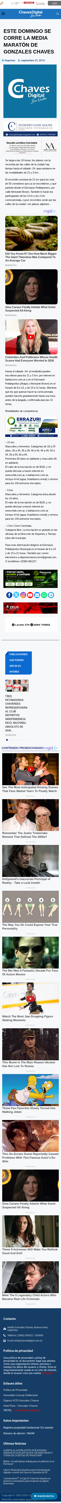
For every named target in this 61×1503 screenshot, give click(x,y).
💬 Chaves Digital (44, 1496)
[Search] (57, 14)
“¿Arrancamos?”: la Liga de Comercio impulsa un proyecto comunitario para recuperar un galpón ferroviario (27, 1481)
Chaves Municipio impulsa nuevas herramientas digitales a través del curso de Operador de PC (26, 1471)
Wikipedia (47, 1373)
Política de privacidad (18, 1351)
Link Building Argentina (27, 1410)
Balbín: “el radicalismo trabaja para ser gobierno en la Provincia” (28, 1462)
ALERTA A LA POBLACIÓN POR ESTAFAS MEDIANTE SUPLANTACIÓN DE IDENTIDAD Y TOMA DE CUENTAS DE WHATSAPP (28, 1453)
